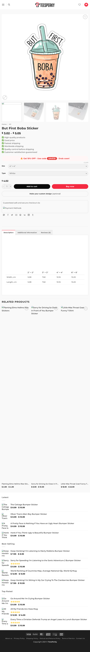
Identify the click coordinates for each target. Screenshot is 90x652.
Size (3, 166)
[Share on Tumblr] (33, 215)
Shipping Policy (32, 638)
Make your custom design (45, 194)
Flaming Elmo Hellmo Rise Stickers (15, 484)
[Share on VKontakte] (24, 215)
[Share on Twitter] (12, 215)
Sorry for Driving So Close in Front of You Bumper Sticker (45, 484)
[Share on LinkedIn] (29, 215)
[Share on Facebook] (8, 215)
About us (8, 638)
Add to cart (32, 186)
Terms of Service (68, 638)
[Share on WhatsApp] (4, 215)
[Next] (83, 57)
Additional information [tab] (27, 232)
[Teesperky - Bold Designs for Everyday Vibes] (45, 4)
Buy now (70, 186)
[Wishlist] (79, 4)
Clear (86, 162)
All (10, 124)
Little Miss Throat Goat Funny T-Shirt (74, 484)
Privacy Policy (19, 638)
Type (4, 173)
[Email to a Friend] (16, 215)
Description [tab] (8, 232)
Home (4, 124)
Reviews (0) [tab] (46, 232)
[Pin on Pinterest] (20, 215)
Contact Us (80, 638)
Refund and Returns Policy (50, 638)
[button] (3, 5)
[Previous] (6, 57)
